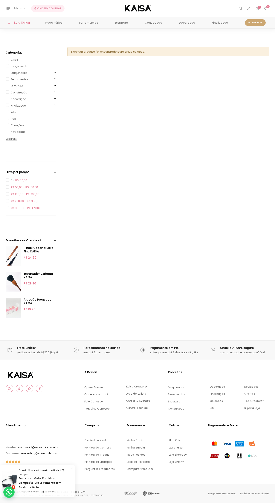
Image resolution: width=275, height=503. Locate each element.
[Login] (249, 8)
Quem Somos (93, 387)
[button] (265, 8)
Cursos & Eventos (138, 401)
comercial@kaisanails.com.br (38, 447)
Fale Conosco (93, 401)
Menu (18, 8)
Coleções (216, 401)
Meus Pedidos (136, 455)
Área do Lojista (136, 394)
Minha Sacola (136, 447)
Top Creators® (254, 401)
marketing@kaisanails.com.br (41, 453)
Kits (212, 408)
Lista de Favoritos (138, 462)
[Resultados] (240, 8)
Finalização (220, 23)
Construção (153, 23)
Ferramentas (88, 23)
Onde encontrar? (96, 394)
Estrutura (121, 23)
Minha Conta (135, 440)
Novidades (251, 387)
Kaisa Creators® (137, 386)
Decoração (187, 23)
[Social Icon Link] (9, 388)
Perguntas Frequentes (100, 469)
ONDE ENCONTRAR (49, 8)
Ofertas (249, 394)
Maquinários (53, 23)
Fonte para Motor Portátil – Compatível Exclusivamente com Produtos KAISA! (45, 482)
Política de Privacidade (254, 493)
